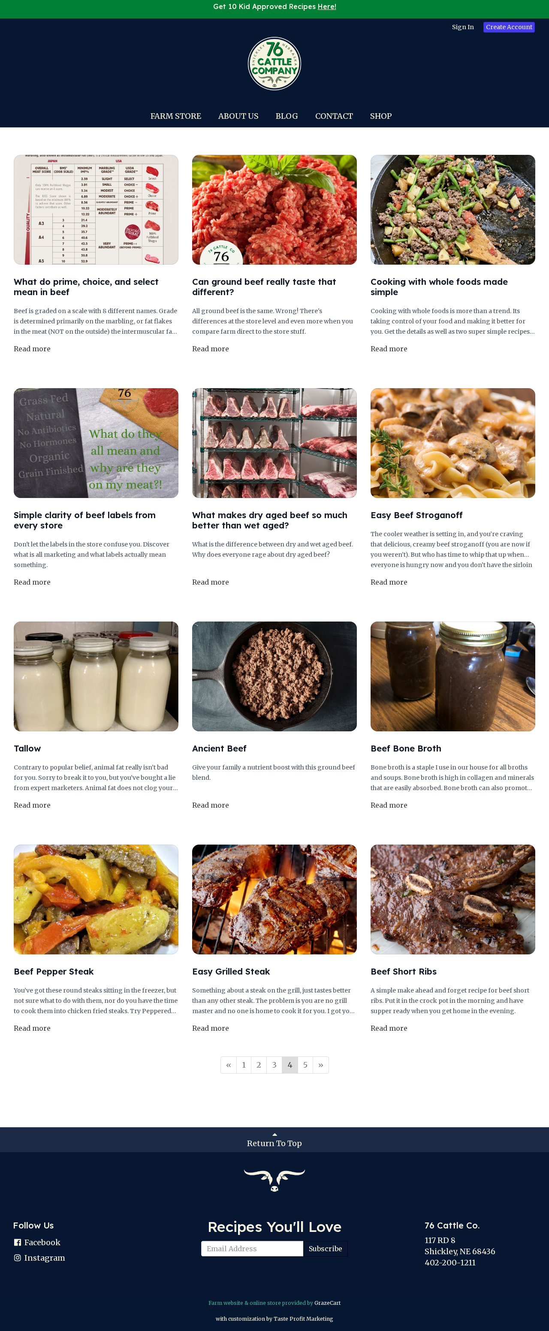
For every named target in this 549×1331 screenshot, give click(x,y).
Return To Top (274, 1143)
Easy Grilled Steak (231, 971)
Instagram (44, 1258)
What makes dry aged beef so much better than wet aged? (269, 520)
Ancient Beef (219, 748)
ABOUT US (238, 116)
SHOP (381, 116)
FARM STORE (176, 116)
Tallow (27, 748)
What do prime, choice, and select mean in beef (86, 286)
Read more (32, 348)
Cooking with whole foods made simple (439, 286)
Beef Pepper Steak (54, 971)
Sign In (463, 27)
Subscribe (325, 1248)
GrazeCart (327, 1303)
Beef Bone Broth (406, 748)
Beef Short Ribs (404, 971)
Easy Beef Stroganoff (417, 515)
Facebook (41, 1242)
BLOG (287, 116)
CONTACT (334, 116)
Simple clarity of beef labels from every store (85, 520)
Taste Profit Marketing (303, 1319)
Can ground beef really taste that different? (264, 286)
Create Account (509, 27)
